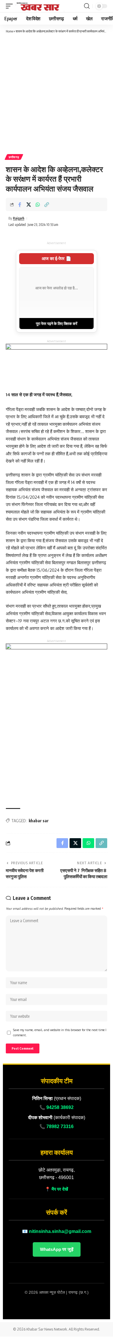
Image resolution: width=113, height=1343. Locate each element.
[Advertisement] (56, 93)
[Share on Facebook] (20, 204)
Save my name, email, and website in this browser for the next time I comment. (59, 1032)
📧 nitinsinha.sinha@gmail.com (56, 1231)
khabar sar (39, 820)
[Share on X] (29, 204)
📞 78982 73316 (56, 1126)
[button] (11, 6)
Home (9, 31)
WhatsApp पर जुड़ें (56, 1249)
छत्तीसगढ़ (14, 157)
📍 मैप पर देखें (56, 1189)
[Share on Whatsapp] (38, 204)
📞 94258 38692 (56, 1107)
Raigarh (18, 218)
